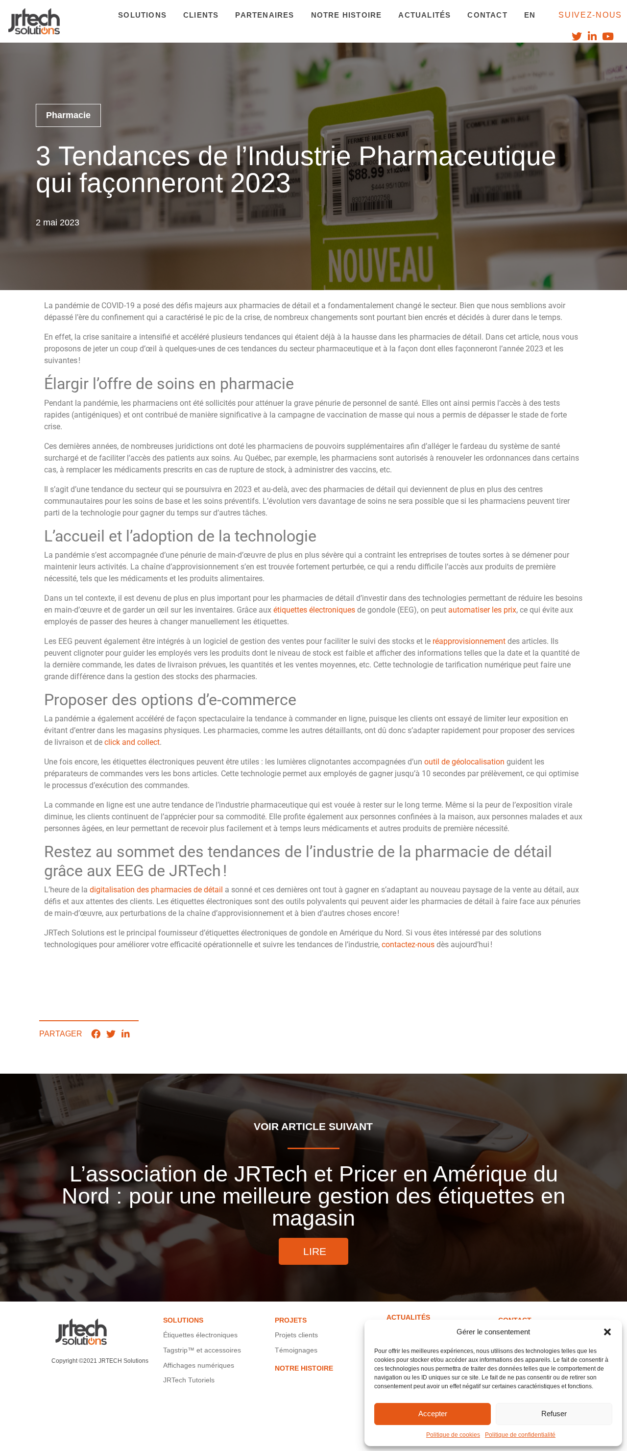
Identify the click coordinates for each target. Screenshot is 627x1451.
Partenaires (264, 15)
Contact (487, 15)
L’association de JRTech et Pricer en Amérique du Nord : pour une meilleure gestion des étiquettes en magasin (313, 1187)
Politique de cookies (453, 1434)
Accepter (432, 1413)
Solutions (142, 15)
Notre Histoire (346, 15)
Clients (200, 15)
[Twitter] (576, 36)
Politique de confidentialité (520, 1434)
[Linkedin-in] (592, 36)
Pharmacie (68, 115)
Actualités (424, 15)
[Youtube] (608, 36)
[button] (607, 1332)
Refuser (554, 1413)
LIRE (314, 1251)
